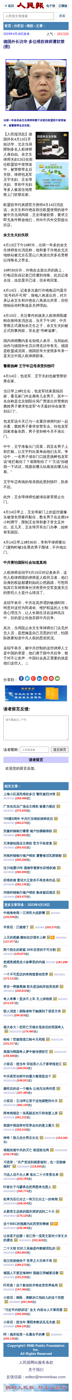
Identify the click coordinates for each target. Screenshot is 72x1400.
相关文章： (12, 786)
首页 (7, 26)
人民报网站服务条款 (36, 1362)
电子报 (50, 5)
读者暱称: (11, 750)
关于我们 (36, 1370)
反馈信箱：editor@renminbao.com (36, 1377)
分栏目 (19, 26)
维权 (30, 26)
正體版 (62, 5)
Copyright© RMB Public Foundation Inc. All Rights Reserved (35, 1350)
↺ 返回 (10, 5)
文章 (39, 26)
